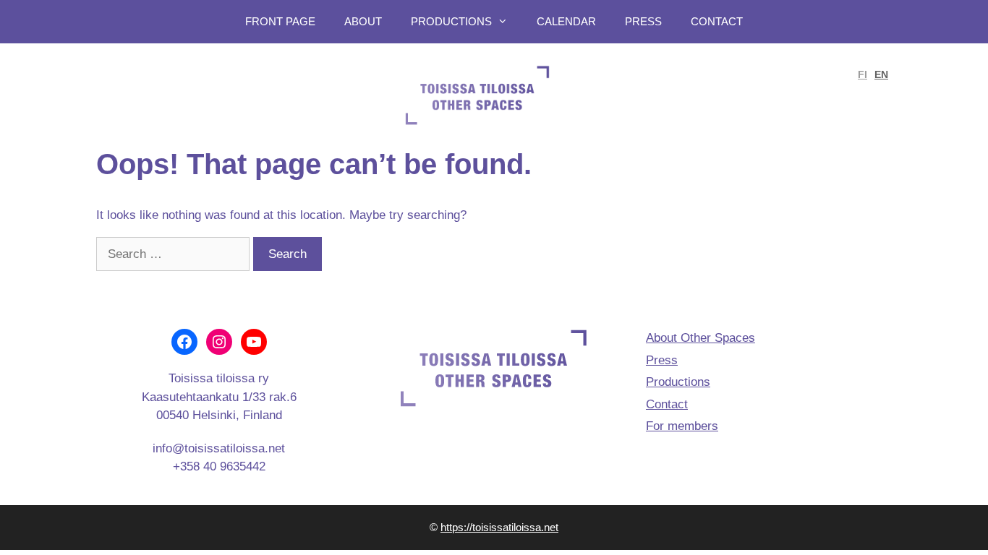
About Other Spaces (700, 338)
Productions (451, 21)
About (363, 21)
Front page (280, 21)
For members (682, 426)
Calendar (566, 21)
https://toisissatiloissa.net (499, 527)
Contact (717, 21)
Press (643, 21)
